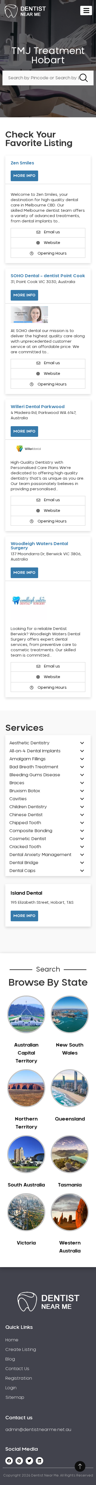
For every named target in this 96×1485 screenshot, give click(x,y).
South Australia (26, 1185)
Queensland (70, 1119)
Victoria (26, 1243)
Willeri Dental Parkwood (38, 407)
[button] (24, 916)
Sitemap (14, 1397)
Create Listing (20, 1349)
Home (11, 1340)
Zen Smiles (22, 163)
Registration (18, 1378)
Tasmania (70, 1185)
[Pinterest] (19, 1461)
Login (11, 1388)
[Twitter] (29, 1461)
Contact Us (17, 1369)
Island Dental (26, 893)
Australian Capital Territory (26, 1053)
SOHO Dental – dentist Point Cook (48, 276)
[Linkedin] (39, 1461)
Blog (10, 1359)
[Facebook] (9, 1461)
